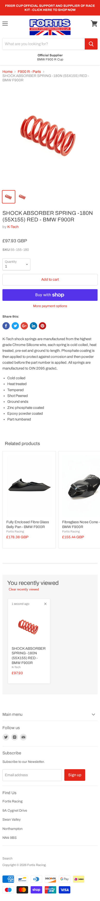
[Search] (91, 44)
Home (7, 72)
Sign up (74, 775)
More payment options (50, 306)
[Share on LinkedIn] (33, 325)
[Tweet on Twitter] (15, 325)
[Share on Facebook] (6, 325)
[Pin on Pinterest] (42, 325)
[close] (45, 603)
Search (7, 858)
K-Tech (12, 227)
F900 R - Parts (29, 72)
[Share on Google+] (24, 325)
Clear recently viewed (24, 589)
